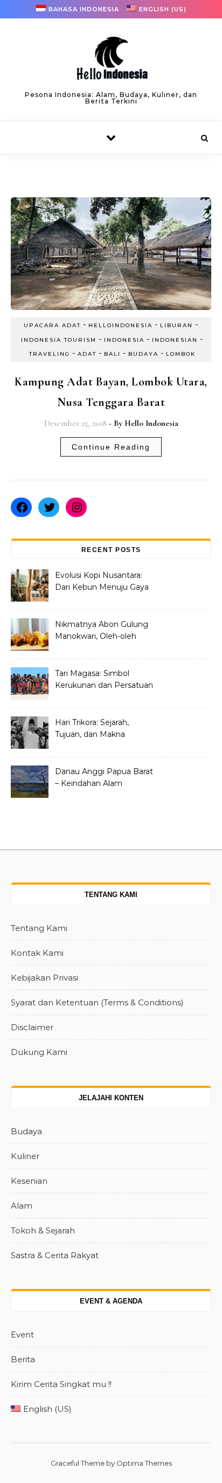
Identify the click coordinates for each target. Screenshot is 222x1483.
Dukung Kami (39, 1052)
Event (22, 1334)
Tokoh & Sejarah (43, 1230)
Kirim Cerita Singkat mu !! (61, 1384)
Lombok (181, 353)
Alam (21, 1206)
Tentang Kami (39, 928)
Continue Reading (111, 447)
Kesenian (29, 1181)
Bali (112, 353)
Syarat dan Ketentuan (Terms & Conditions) (97, 1002)
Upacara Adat (52, 325)
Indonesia (124, 339)
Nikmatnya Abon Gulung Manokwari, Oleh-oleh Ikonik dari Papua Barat (101, 631)
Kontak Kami (37, 953)
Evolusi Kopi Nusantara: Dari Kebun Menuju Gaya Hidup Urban (102, 582)
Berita (23, 1359)
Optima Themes (144, 1463)
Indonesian (175, 339)
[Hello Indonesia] (111, 62)
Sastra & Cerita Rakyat (55, 1255)
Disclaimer (32, 1027)
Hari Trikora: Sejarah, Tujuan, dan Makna (92, 728)
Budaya (143, 353)
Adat (87, 353)
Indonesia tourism (58, 339)
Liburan (176, 325)
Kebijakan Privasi (44, 977)
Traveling (49, 353)
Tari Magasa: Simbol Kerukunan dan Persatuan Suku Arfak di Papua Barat (104, 680)
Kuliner (25, 1156)
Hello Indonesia (151, 423)
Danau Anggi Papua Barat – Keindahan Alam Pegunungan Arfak (104, 778)
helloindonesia (120, 325)
